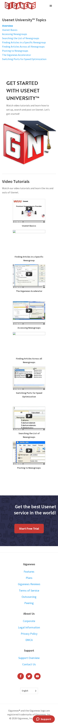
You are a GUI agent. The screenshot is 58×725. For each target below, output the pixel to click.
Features (29, 571)
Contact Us (29, 664)
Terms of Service (29, 590)
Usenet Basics (9, 29)
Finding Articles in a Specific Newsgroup (24, 42)
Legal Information (29, 627)
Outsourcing (29, 597)
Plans (29, 578)
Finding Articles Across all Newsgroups (23, 46)
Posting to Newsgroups (15, 50)
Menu (51, 6)
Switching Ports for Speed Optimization (24, 59)
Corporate (29, 621)
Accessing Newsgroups (14, 34)
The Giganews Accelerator (16, 54)
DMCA (29, 640)
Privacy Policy (29, 633)
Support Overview (29, 658)
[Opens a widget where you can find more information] (44, 719)
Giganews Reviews (29, 584)
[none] (29, 691)
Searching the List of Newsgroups (20, 38)
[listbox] (29, 691)
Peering (29, 603)
